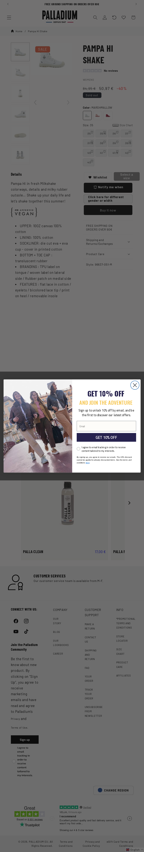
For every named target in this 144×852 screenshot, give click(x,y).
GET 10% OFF (106, 437)
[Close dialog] (134, 385)
